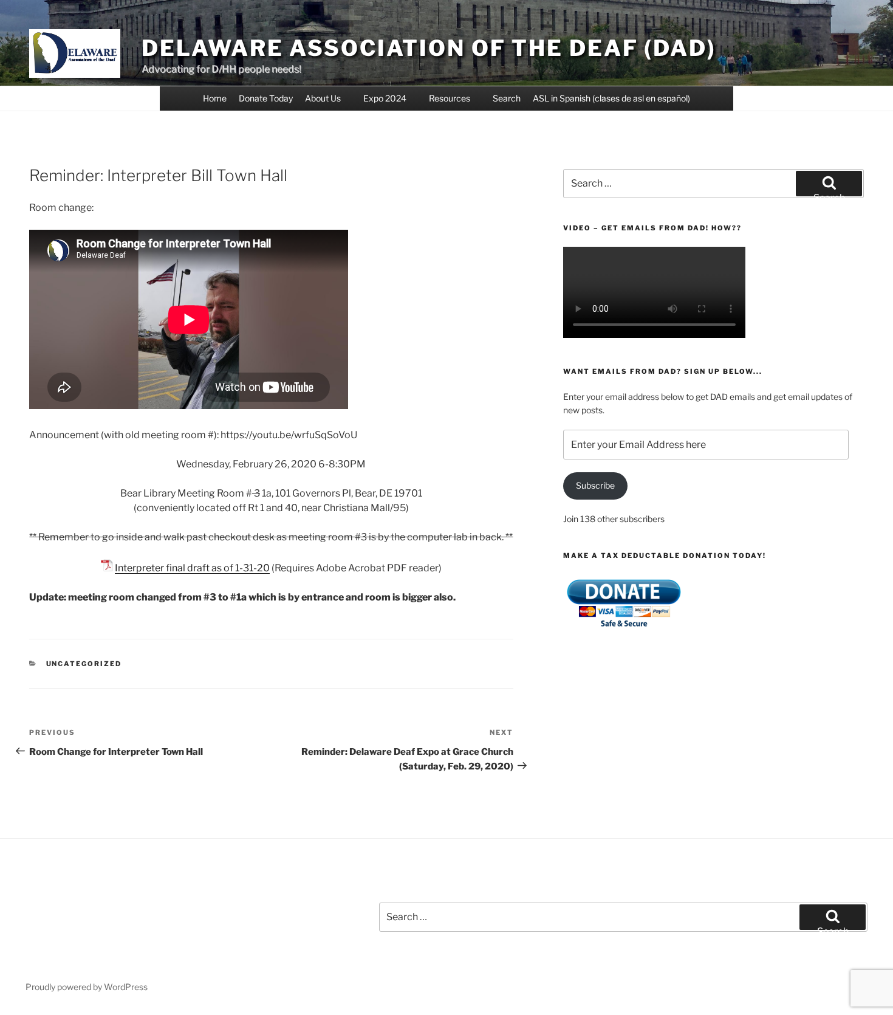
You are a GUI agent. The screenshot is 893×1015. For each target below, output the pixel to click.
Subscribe (595, 485)
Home (215, 98)
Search (507, 98)
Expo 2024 (384, 98)
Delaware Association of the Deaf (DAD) (429, 48)
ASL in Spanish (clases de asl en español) (611, 98)
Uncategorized (84, 663)
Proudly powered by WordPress (87, 987)
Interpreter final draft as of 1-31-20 (192, 568)
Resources (449, 98)
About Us (323, 98)
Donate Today (266, 98)
